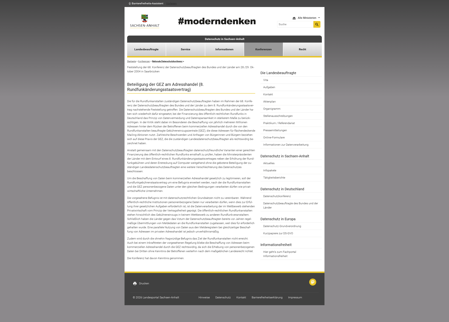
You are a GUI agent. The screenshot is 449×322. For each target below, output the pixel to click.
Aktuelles (268, 163)
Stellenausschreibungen (278, 116)
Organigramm (271, 108)
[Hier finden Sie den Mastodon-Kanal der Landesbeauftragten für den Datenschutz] (312, 282)
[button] (146, 3)
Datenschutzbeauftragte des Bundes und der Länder (290, 205)
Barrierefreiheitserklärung (267, 297)
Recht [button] (302, 49)
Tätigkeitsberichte (274, 177)
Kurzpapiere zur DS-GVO (278, 233)
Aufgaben (269, 87)
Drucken (141, 283)
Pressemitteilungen (275, 130)
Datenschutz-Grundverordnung (282, 226)
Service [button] (185, 49)
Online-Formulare (274, 137)
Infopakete (269, 170)
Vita (265, 80)
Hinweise (204, 297)
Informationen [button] (224, 49)
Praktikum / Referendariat (279, 123)
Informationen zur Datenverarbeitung (286, 144)
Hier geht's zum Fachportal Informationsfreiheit (279, 254)
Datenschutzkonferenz (277, 196)
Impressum (295, 297)
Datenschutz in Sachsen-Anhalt (224, 39)
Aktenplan (269, 101)
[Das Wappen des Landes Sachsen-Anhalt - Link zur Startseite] (144, 21)
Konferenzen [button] (263, 49)
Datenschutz (223, 297)
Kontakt (268, 94)
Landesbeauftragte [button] (146, 49)
